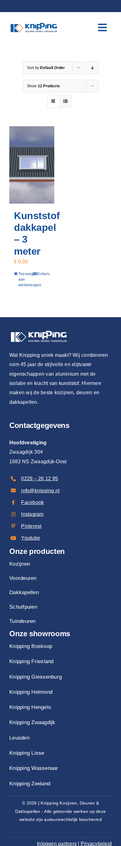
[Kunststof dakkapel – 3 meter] (31, 165)
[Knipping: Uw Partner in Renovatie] (33, 22)
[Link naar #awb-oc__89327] (102, 27)
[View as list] (66, 101)
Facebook (32, 502)
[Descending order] (93, 68)
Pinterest (31, 526)
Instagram (32, 514)
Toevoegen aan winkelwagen (24, 279)
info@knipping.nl (40, 490)
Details (43, 274)
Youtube (30, 538)
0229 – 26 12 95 (39, 478)
